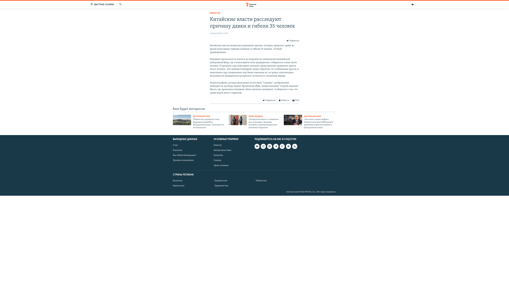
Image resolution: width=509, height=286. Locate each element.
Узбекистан (261, 181)
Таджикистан (220, 181)
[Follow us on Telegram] (275, 146)
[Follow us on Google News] (288, 146)
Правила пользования (183, 160)
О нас (175, 145)
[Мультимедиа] (413, 4)
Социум (217, 160)
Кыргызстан (178, 186)
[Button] (292, 41)
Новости (215, 13)
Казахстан (178, 181)
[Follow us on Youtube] (257, 146)
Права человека (256, 116)
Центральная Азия (201, 116)
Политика (218, 155)
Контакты (177, 150)
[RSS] (294, 146)
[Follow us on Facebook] (269, 146)
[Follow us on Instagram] (263, 146)
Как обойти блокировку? (184, 155)
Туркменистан (221, 186)
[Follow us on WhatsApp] (282, 146)
